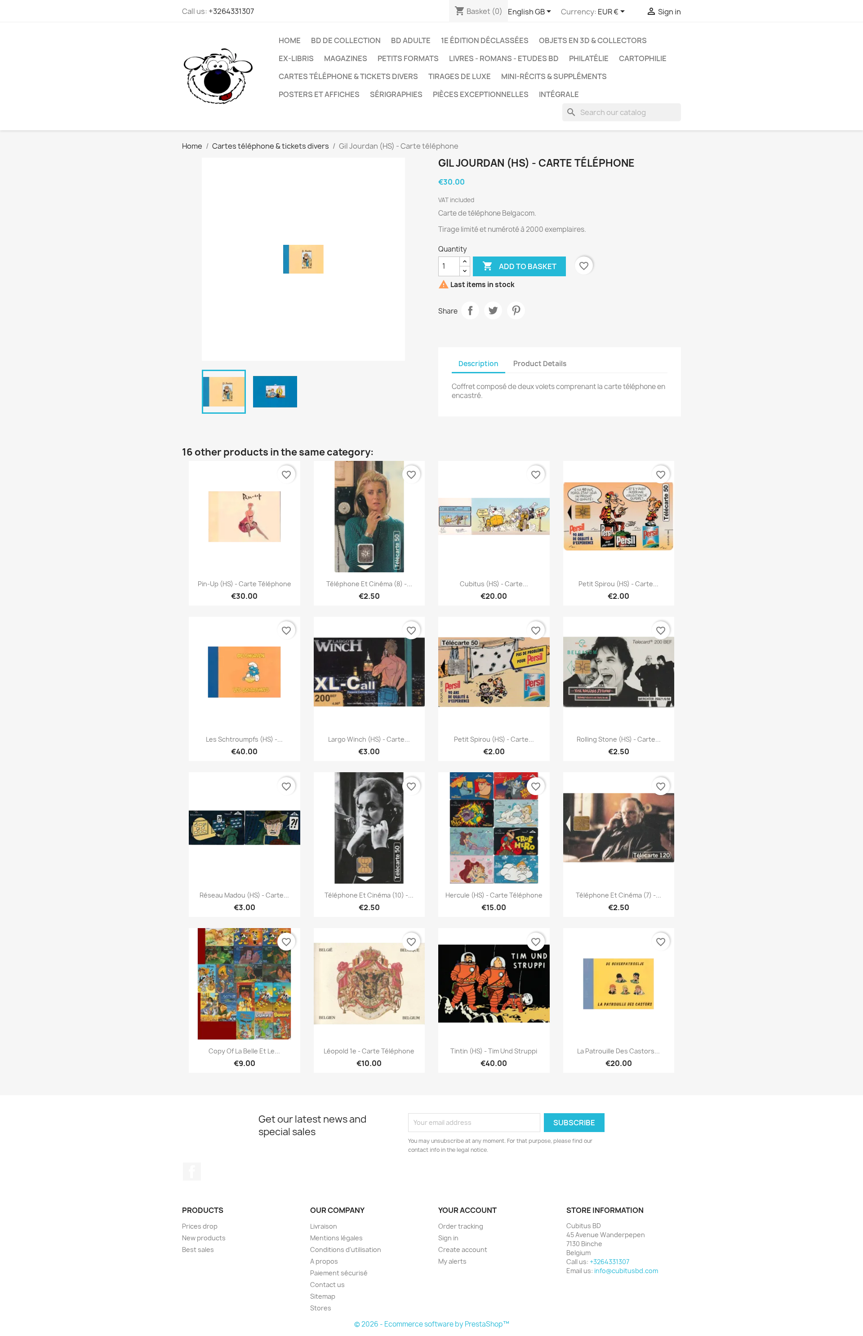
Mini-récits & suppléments (554, 76)
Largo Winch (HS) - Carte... (369, 739)
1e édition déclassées (485, 40)
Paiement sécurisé (339, 1273)
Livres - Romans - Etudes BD (504, 58)
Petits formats (408, 58)
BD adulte (411, 40)
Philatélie (589, 58)
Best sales (198, 1249)
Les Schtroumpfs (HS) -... (244, 739)
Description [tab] (478, 363)
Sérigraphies (396, 94)
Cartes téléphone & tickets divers (348, 76)
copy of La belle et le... (244, 1051)
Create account (462, 1249)
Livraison (323, 1226)
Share (470, 310)
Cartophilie (643, 58)
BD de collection (346, 40)
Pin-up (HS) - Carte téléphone (244, 584)
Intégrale (559, 94)
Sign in (448, 1238)
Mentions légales (336, 1238)
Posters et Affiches (319, 94)
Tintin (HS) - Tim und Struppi (493, 1051)
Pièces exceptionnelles (481, 94)
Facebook (192, 1172)
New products (204, 1238)
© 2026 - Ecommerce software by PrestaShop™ (431, 1324)
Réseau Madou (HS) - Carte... (244, 895)
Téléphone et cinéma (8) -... (369, 584)
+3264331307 (231, 11)
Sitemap (322, 1296)
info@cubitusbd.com (626, 1270)
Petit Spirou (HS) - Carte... (618, 584)
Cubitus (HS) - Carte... (494, 584)
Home (290, 40)
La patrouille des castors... (618, 1051)
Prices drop (200, 1226)
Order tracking (460, 1226)
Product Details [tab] (539, 363)
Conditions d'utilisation (345, 1249)
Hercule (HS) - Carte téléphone (494, 895)
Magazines (345, 58)
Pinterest (516, 310)
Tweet (493, 310)
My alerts (452, 1261)
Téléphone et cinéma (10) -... (369, 895)
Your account (467, 1210)
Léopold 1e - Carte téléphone (369, 1051)
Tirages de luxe (459, 76)
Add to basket (519, 266)
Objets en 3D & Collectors (593, 40)
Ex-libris (296, 58)
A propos (324, 1261)
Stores (320, 1308)
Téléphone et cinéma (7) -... (618, 895)
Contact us (327, 1284)
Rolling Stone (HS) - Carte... (619, 739)
